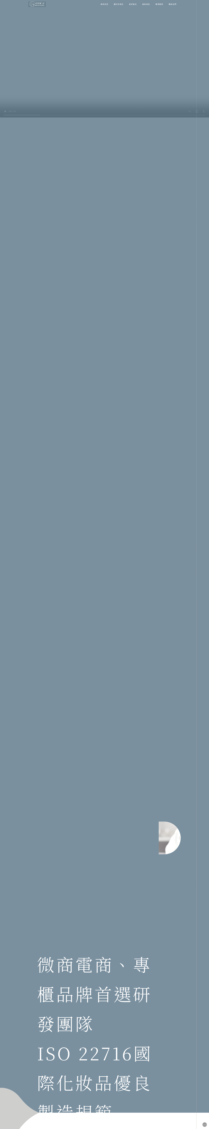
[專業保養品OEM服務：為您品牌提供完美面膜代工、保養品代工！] (37, 4)
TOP (204, 1125)
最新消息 (104, 4)
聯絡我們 (172, 4)
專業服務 (159, 4)
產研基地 (133, 4)
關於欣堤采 (118, 4)
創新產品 (146, 4)
